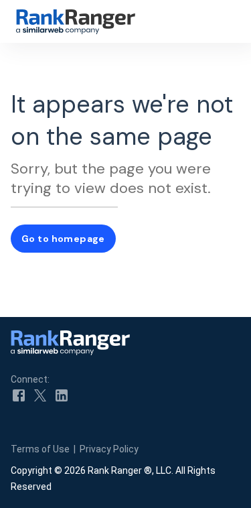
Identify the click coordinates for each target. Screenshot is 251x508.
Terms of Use (40, 449)
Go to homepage (63, 239)
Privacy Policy (109, 449)
